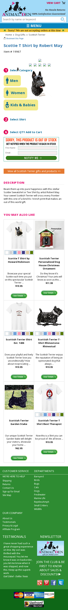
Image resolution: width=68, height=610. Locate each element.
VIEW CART (54, 3)
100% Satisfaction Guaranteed (48, 13)
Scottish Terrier (37, 34)
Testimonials (9, 522)
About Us (7, 518)
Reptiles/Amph (41, 501)
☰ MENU (34, 25)
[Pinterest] (46, 584)
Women (18, 92)
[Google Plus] (40, 584)
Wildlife (38, 509)
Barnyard (39, 476)
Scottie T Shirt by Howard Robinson (19, 260)
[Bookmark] (14, 38)
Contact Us (8, 487)
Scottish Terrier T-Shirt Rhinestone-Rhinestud (49, 343)
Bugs (36, 483)
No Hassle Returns (55, 9)
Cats (36, 487)
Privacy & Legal (10, 525)
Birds (37, 480)
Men (14, 80)
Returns (6, 484)
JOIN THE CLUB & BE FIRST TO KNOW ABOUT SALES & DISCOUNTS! (50, 568)
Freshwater (40, 494)
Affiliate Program (11, 529)
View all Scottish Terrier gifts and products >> (34, 171)
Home (8, 34)
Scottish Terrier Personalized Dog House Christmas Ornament (49, 263)
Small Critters (41, 505)
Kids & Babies (22, 104)
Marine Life (39, 498)
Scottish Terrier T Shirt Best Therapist (49, 422)
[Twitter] (60, 584)
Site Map (7, 495)
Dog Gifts (20, 34)
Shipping (7, 480)
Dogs (37, 490)
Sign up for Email (11, 491)
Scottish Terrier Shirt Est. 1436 (19, 341)
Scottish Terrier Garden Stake (19, 422)
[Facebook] (53, 584)
